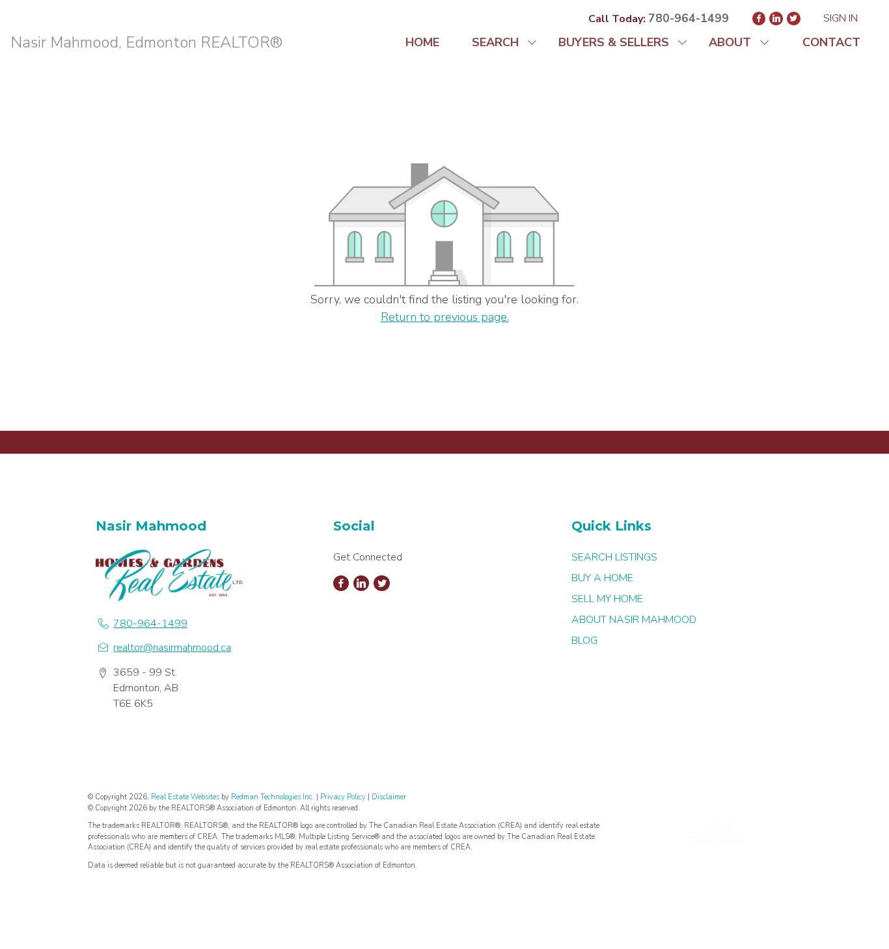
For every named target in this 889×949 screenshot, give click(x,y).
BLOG (584, 640)
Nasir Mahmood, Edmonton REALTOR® (146, 42)
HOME (422, 42)
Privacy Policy (343, 797)
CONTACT (831, 42)
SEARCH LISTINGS (614, 557)
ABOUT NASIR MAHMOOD (633, 619)
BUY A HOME (602, 578)
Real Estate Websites (186, 797)
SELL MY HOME (607, 599)
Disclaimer (389, 797)
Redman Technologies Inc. (273, 797)
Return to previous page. (445, 317)
